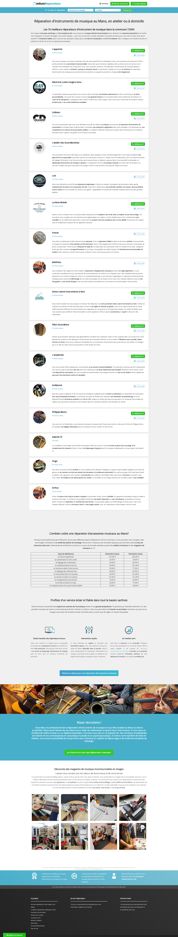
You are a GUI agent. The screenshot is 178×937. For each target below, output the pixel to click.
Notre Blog (34, 923)
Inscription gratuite (139, 4)
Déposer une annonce (120, 4)
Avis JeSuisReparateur (38, 926)
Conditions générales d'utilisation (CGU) (43, 910)
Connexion (104, 4)
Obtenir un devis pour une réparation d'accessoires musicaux (89, 673)
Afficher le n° (139, 51)
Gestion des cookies (37, 915)
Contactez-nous (36, 918)
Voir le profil (140, 55)
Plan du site (34, 928)
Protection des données (38, 912)
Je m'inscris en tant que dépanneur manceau (89, 752)
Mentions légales (36, 920)
